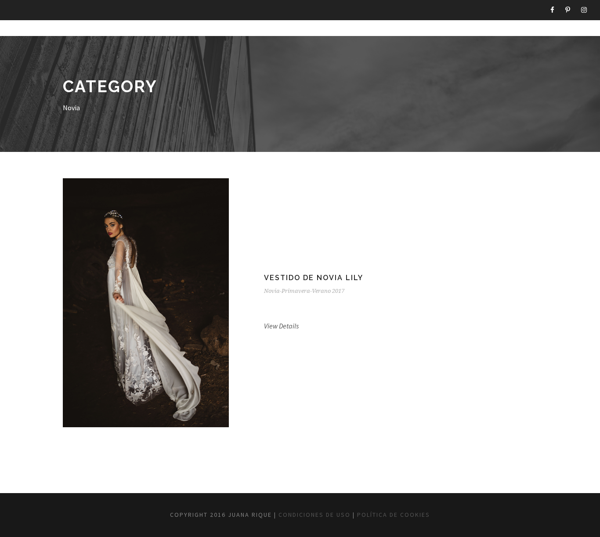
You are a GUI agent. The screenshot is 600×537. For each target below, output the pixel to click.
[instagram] (584, 10)
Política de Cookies (393, 515)
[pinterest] (567, 10)
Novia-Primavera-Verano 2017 (304, 291)
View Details (281, 325)
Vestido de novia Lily (313, 278)
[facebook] (552, 10)
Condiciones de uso (314, 515)
